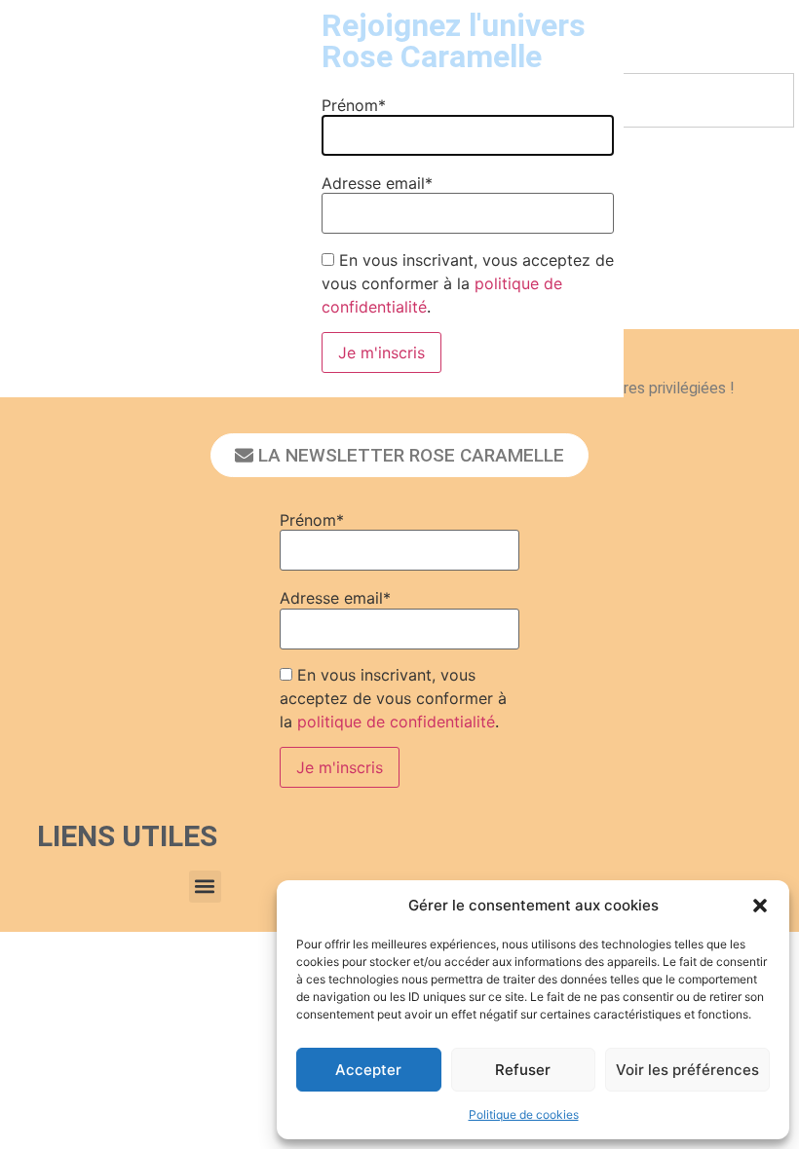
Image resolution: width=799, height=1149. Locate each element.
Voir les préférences (687, 1069)
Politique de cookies (524, 1114)
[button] (760, 905)
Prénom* (312, 520)
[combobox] (666, 100)
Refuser (523, 1069)
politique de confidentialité (396, 721)
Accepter (368, 1069)
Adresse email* (335, 598)
